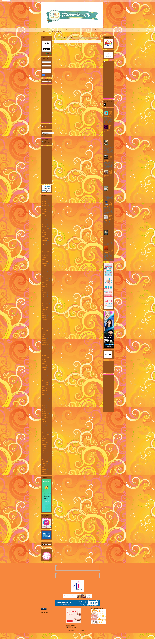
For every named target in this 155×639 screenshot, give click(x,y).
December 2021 (45, 384)
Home (77, 41)
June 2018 (44, 315)
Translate (46, 135)
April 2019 (44, 334)
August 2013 (44, 203)
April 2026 (44, 465)
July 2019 (44, 340)
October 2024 (44, 436)
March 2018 (44, 309)
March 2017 (44, 286)
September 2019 (45, 344)
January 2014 (44, 213)
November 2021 (45, 382)
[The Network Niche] (46, 539)
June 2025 (44, 448)
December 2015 (45, 257)
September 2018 (45, 321)
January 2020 (44, 351)
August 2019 (44, 342)
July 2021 (44, 375)
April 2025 (44, 446)
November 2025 (45, 457)
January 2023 (44, 400)
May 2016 (44, 267)
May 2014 (44, 220)
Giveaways (45, 29)
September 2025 (45, 453)
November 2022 (45, 398)
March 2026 (44, 463)
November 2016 (45, 278)
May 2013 (44, 199)
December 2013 (45, 211)
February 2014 (45, 215)
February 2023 (45, 401)
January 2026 (44, 459)
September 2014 (45, 228)
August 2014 (44, 226)
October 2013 (44, 207)
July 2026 (44, 471)
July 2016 (44, 271)
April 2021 (44, 369)
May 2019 (44, 336)
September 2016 (45, 274)
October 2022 (44, 396)
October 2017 (44, 299)
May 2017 (44, 290)
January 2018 (44, 305)
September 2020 (45, 357)
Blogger (86, 630)
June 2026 (44, 469)
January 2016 (44, 259)
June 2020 (44, 355)
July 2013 (44, 201)
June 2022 (44, 394)
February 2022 (45, 388)
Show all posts (92, 37)
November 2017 (45, 301)
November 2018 (45, 324)
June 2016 (44, 269)
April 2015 (44, 242)
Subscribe (46, 49)
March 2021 (44, 367)
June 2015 (44, 245)
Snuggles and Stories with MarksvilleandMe (52, 31)
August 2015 (44, 249)
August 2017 (44, 296)
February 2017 (45, 284)
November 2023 (45, 415)
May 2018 (44, 313)
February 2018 (45, 307)
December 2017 (45, 303)
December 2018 (45, 326)
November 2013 (45, 209)
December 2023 (45, 417)
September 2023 (45, 413)
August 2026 (44, 473)
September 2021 (45, 378)
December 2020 (45, 361)
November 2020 (45, 359)
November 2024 (45, 438)
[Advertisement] (46, 103)
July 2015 (44, 247)
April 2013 (44, 197)
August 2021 (44, 376)
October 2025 (44, 455)
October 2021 (44, 380)
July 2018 (44, 317)
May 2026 (44, 467)
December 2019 (45, 349)
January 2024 (44, 419)
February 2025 (45, 442)
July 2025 (44, 450)
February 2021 (45, 365)
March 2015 (44, 240)
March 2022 (44, 390)
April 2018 (44, 311)
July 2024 (44, 430)
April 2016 (44, 265)
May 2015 (44, 244)
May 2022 (44, 392)
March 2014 (44, 217)
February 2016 (45, 261)
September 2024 (45, 434)
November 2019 (45, 348)
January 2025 (44, 440)
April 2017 (44, 288)
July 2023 (44, 411)
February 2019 (45, 330)
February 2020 (45, 353)
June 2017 (44, 292)
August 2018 (44, 319)
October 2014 (44, 230)
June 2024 (44, 428)
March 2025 (44, 444)
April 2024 (44, 425)
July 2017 (44, 294)
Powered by (43, 53)
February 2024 (45, 421)
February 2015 (45, 238)
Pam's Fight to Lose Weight (68, 29)
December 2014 (45, 234)
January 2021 (44, 363)
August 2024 (44, 432)
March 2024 (44, 423)
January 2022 (44, 386)
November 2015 (45, 255)
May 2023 (44, 407)
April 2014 (44, 219)
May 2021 (44, 371)
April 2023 (44, 405)
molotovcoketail (77, 630)
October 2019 (44, 346)
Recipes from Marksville (98, 29)
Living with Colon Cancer (55, 29)
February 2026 (45, 461)
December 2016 (45, 280)
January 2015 (44, 236)
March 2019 (44, 332)
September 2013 (45, 205)
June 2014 (44, 222)
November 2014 (45, 232)
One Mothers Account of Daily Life (84, 29)
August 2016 (44, 272)
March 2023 (44, 403)
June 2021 (44, 373)
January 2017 (44, 282)
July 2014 (44, 224)
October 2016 (44, 276)
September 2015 (45, 251)
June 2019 (44, 338)
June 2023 (44, 409)
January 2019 (44, 328)
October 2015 (44, 253)
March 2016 (44, 263)
